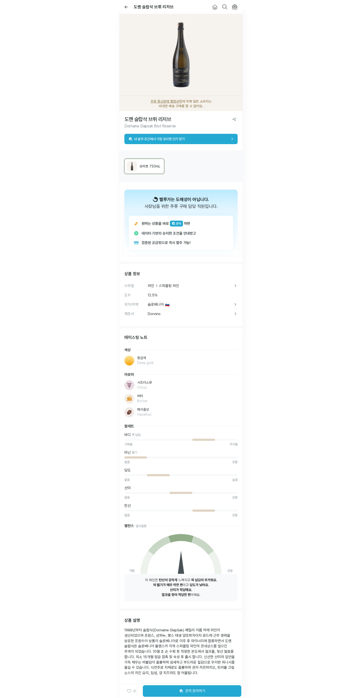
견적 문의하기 (195, 691)
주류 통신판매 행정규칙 (166, 101)
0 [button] (134, 691)
